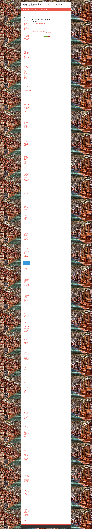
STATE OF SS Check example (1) (26, 410)
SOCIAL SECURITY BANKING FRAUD (26, 396)
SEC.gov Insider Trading (26, 340)
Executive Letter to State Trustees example (26, 144)
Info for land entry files (26, 191)
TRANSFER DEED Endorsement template (26, 497)
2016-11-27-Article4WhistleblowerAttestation (27, 42)
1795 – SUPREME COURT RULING (26, 36)
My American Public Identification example (25, 226)
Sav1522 (25, 445)
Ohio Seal (25, 313)
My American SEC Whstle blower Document (26, 230)
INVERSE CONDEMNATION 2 (26, 200)
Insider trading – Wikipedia (26, 197)
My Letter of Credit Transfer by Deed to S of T (26, 262)
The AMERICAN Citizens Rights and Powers (26, 459)
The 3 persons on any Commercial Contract (26, 448)
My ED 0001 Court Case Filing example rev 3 (26, 238)
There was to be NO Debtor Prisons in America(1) (26, 484)
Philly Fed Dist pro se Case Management (26, 323)
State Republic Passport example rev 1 (26, 421)
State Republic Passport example (26, 424)
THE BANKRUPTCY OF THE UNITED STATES (26, 464)
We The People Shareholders (32, 4)
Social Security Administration (26, 388)
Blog (61, 4)
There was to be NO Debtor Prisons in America (26, 487)
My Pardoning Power (26, 277)
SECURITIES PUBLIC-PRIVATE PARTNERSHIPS (26, 358)
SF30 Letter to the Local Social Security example (26, 377)
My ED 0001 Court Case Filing (26, 242)
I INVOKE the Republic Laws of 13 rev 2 (26, 184)
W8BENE (25, 520)
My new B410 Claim (26, 266)
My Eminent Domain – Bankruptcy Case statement (26, 245)
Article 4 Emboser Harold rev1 (26, 64)
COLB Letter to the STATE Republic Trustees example (26, 116)
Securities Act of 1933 (26, 346)
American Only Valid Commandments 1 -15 (26, 57)
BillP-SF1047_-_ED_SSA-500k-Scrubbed (26, 101)
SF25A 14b (25, 371)
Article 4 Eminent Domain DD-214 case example (26, 67)
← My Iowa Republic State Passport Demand (38, 31)
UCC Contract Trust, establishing (26, 515)
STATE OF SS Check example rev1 (26, 413)
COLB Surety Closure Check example (26, 119)
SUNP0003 (25, 436)
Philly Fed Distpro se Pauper (26, 331)
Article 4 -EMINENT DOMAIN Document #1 (26, 72)
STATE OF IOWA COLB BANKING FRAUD (26, 417)
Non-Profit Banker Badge (26, 306)
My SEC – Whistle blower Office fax (26, 285)
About (49, 4)
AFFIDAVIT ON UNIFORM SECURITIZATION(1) (27, 48)
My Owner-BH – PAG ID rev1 (26, 272)
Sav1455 (25, 443)
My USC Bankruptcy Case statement (26, 293)
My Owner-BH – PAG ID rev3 (26, 274)
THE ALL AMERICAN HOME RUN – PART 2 (26, 451)
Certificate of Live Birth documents (26, 108)
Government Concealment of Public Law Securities (26, 158)
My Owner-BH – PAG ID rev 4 (26, 269)
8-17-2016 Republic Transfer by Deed (26, 28)
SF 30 (24, 361)
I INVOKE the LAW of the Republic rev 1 (26, 180)
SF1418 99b (25, 385)
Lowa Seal (25, 209)
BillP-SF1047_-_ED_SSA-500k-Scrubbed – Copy (26, 98)
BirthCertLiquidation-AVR (27, 105)
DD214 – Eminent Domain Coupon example (26, 133)
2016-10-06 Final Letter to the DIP (26, 39)
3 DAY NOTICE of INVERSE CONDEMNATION (26, 24)
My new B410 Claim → (49, 32)
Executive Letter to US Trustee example (26, 148)
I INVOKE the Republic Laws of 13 (26, 187)
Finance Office (26, 154)
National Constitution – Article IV (26, 300)
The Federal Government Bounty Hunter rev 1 (26, 472)
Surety (24, 439)
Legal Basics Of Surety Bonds (26, 213)
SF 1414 (25, 365)
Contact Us (65, 4)
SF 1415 (25, 367)
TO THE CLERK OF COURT (26, 494)
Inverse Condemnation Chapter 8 (26, 203)
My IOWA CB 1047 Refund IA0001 (26, 256)
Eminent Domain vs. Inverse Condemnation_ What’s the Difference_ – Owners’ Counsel (26, 139)
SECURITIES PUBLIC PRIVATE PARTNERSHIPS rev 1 (26, 349)
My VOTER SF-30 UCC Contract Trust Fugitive (26, 296)
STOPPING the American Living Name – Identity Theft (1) (26, 428)
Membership (53, 4)
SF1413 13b (25, 380)
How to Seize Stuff (26, 177)
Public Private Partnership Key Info (26, 334)
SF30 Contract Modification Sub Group (26, 374)
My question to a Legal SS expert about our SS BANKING (26, 281)
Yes (46, 36)
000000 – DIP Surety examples (26, 21)
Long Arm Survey (26, 215)
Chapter (25, 441)
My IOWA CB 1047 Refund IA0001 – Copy (26, 252)
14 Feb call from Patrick (26, 33)
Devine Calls (58, 4)
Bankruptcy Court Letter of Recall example (26, 87)
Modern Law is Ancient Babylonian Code (26, 222)
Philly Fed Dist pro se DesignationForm (26, 327)
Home (46, 4)
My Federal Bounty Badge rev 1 (26, 249)
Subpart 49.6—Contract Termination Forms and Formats (26, 433)
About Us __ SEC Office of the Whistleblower (26, 45)
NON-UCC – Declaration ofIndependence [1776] (26, 310)
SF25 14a (25, 369)
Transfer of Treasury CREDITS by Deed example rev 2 (26, 511)
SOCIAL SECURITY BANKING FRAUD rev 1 (26, 392)
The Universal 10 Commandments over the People (26, 480)
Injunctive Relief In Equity (26, 194)
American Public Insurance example (26, 61)
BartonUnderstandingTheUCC (27, 90)
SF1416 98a (25, 382)
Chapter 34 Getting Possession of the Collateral (26, 112)
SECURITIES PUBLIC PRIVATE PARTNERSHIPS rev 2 (26, 354)
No (49, 36)
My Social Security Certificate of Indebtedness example (26, 288)
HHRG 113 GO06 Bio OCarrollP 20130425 (26, 174)
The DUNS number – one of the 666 (26, 468)
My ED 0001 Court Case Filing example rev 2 (26, 234)
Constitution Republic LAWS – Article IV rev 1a (26, 126)
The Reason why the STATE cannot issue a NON (26, 476)
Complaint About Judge (26, 123)
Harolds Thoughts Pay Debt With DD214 (26, 167)
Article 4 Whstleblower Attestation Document (26, 77)
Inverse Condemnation (26, 207)
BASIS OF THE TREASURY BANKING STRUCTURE (26, 94)
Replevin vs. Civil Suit (26, 337)
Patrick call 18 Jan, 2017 (26, 316)
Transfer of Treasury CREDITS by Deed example (26, 506)
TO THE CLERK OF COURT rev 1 (26, 491)
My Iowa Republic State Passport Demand (26, 259)
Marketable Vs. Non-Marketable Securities (26, 218)
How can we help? (38, 28)
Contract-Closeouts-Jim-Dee (26, 130)
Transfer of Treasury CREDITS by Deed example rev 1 (26, 501)
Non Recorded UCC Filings (26, 304)
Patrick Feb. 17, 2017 (26, 319)
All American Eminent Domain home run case (26, 52)
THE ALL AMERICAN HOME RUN (26, 455)
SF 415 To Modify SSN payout (26, 363)
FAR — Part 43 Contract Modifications (26, 152)
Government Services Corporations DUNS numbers (26, 163)
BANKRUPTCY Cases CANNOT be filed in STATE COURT (26, 83)
